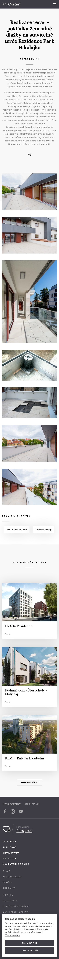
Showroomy (11, 852)
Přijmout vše (29, 943)
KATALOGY (9, 858)
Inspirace (9, 841)
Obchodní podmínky (16, 906)
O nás (6, 871)
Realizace (9, 847)
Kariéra (8, 882)
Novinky (8, 895)
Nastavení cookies (16, 864)
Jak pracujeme (12, 876)
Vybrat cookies (12, 935)
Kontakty (9, 888)
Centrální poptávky (16, 912)
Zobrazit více (29, 782)
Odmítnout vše (29, 950)
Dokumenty (10, 900)
